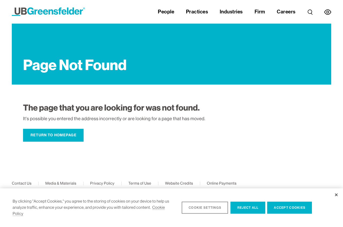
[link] (310, 11)
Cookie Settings (205, 208)
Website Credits (179, 183)
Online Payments (222, 183)
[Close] (336, 194)
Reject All (248, 208)
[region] (171, 207)
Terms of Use (139, 183)
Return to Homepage (54, 135)
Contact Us (21, 183)
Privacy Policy (102, 183)
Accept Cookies (289, 208)
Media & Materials (60, 183)
